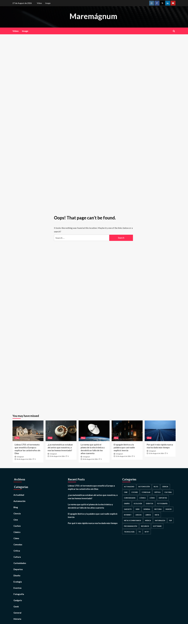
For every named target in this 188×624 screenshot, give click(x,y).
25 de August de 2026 (57, 456)
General (17, 612)
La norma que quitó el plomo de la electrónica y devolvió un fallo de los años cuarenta (90, 506)
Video (39, 3)
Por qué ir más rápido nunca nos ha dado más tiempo (92, 523)
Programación (130, 526)
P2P (170, 520)
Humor (168, 509)
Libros (148, 515)
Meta (157, 515)
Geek (16, 606)
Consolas (17, 544)
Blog (17, 438)
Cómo (16, 538)
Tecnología (129, 532)
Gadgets (17, 600)
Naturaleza (160, 520)
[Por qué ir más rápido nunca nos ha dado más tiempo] (160, 430)
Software (157, 526)
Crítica (16, 550)
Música (148, 520)
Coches (17, 526)
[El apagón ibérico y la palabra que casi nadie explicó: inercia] (127, 430)
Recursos (145, 526)
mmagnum (20, 457)
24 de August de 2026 (90, 459)
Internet (127, 515)
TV (139, 532)
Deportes (18, 569)
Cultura (17, 557)
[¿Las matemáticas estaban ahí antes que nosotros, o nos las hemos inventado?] (61, 430)
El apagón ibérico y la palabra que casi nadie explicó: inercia (124, 447)
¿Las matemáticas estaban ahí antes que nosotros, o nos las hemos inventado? (60, 447)
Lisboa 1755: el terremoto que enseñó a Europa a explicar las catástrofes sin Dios (91, 487)
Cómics (16, 532)
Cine (15, 519)
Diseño (16, 575)
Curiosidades (19, 563)
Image (48, 3)
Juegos (138, 515)
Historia (17, 619)
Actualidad (18, 495)
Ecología (17, 581)
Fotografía (18, 594)
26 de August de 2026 (24, 459)
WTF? (147, 532)
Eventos (17, 588)
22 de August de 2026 (123, 456)
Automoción (19, 501)
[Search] (174, 31)
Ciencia (17, 513)
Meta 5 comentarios (132, 520)
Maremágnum (93, 16)
